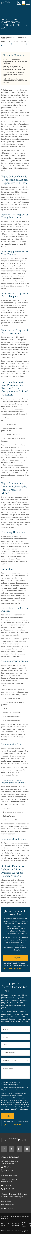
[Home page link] (8, 2)
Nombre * (6, 1029)
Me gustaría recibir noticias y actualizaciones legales (12, 1083)
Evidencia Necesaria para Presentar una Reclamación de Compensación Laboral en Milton (14, 67)
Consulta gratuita (15, 958)
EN (23, 3)
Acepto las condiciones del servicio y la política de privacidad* (15, 1089)
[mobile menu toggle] (28, 3)
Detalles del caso (8, 1068)
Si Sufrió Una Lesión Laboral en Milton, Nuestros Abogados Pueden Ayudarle (15, 80)
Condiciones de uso (5, 1224)
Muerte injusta (6, 1201)
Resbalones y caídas (7, 1205)
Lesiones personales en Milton (13, 41)
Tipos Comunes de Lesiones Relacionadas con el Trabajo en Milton (13, 74)
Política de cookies (24, 1224)
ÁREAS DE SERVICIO (7, 1208)
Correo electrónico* (9, 1053)
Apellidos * (6, 1037)
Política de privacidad (15, 1224)
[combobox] (15, 1060)
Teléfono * (6, 1045)
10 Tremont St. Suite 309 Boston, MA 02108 (9, 1180)
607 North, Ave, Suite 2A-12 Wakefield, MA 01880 (9, 1162)
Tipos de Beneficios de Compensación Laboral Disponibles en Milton (15, 61)
